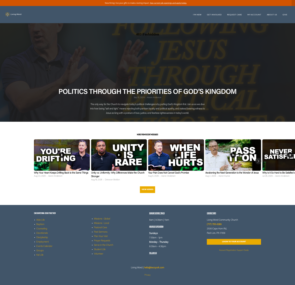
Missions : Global (102, 219)
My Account (254, 14)
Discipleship (42, 237)
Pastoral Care (100, 228)
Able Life (40, 220)
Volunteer (98, 254)
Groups (40, 251)
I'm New (197, 14)
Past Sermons (100, 232)
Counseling (41, 229)
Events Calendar (44, 246)
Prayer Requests (102, 241)
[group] (62, 159)
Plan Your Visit (101, 236)
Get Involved (214, 14)
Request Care (234, 14)
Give (285, 14)
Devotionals (42, 233)
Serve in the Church (103, 245)
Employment (42, 242)
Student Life (99, 249)
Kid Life (39, 255)
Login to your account (234, 242)
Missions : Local (101, 223)
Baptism (40, 224)
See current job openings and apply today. (168, 3)
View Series (147, 189)
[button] (258, 161)
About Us (272, 14)
